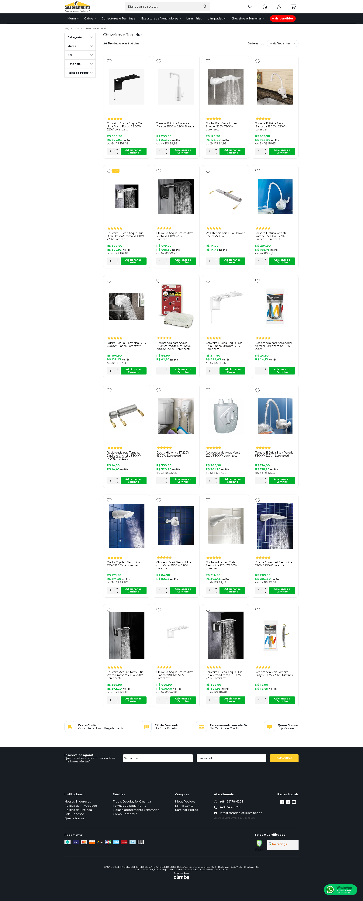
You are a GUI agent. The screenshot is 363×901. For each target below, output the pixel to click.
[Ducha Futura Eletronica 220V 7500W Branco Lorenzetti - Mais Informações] (127, 306)
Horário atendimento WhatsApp (136, 810)
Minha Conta (184, 805)
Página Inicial (72, 28)
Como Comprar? (125, 814)
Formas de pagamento (129, 805)
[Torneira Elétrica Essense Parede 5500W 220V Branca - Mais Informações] (176, 86)
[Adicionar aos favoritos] (109, 61)
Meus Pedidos (185, 801)
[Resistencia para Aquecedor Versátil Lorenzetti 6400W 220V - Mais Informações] (275, 306)
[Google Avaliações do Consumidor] (283, 845)
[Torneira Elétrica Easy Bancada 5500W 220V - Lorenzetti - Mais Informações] (275, 86)
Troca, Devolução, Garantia (132, 801)
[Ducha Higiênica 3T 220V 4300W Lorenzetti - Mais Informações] (176, 416)
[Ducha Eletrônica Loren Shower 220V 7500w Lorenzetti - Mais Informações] (225, 86)
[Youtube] (294, 803)
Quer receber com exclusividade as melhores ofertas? (89, 759)
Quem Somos (74, 818)
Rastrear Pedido (186, 810)
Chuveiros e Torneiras (94, 28)
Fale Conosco (74, 814)
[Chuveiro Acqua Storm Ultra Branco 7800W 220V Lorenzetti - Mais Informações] (176, 635)
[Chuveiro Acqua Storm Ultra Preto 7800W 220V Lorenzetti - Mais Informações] (176, 196)
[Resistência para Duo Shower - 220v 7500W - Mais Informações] (225, 196)
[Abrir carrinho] (294, 6)
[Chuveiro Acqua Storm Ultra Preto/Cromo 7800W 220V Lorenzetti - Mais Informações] (127, 635)
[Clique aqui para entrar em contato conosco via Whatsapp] (340, 889)
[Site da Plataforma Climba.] (181, 876)
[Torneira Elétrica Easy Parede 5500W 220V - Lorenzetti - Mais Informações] (275, 416)
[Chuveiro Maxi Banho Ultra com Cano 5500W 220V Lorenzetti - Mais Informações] (176, 525)
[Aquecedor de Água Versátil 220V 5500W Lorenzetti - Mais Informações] (225, 416)
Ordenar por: (256, 43)
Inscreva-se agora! (78, 755)
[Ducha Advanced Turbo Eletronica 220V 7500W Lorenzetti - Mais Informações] (225, 525)
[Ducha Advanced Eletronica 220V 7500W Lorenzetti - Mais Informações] (275, 525)
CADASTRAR (284, 758)
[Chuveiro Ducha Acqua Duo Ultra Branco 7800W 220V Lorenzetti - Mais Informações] (225, 306)
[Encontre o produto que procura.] (204, 6)
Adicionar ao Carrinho (133, 151)
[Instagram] (288, 803)
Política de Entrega (78, 810)
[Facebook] (282, 803)
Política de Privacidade (80, 805)
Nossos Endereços (77, 801)
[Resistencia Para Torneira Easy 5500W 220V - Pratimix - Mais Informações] (275, 635)
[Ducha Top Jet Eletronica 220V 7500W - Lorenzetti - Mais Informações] (127, 525)
